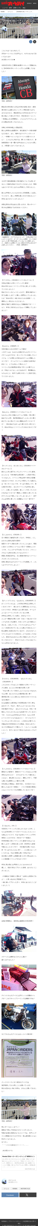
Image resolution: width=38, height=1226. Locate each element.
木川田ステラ (12, 30)
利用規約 (4, 1221)
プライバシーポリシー (15, 1221)
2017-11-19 (11, 28)
